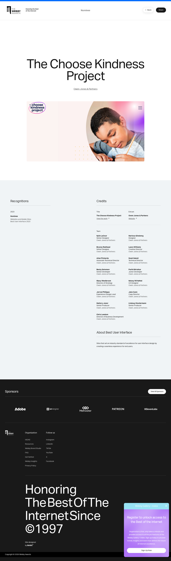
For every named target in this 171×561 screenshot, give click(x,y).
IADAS (27, 440)
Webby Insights (31, 461)
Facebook (50, 461)
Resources (29, 444)
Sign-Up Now (146, 550)
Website (132, 219)
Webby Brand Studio (33, 448)
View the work (102, 219)
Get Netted (29, 457)
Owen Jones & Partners (85, 89)
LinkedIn (49, 444)
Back (149, 10)
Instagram (50, 440)
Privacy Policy (30, 466)
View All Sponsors (157, 391)
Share (161, 10)
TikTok (48, 448)
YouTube (49, 453)
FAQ (26, 453)
